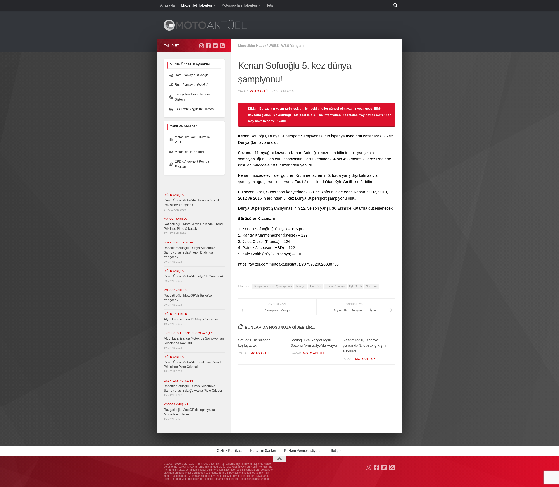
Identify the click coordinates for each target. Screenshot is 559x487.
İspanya (300, 286)
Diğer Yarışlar (175, 195)
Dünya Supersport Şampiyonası (273, 286)
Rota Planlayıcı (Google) (192, 75)
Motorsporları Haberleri (239, 5)
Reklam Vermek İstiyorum (303, 451)
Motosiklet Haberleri (196, 5)
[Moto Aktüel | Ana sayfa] (205, 25)
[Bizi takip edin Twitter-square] (215, 45)
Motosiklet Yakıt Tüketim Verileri (192, 139)
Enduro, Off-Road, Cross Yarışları (189, 333)
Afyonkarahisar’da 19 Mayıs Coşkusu (191, 319)
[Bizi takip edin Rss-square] (222, 45)
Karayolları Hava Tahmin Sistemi (192, 96)
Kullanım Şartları (263, 451)
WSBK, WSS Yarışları (286, 46)
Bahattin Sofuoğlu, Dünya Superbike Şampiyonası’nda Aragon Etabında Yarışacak (189, 252)
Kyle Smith (355, 286)
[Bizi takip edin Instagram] (201, 45)
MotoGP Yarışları (176, 218)
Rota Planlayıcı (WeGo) (192, 84)
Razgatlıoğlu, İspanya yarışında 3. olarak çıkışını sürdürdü (365, 345)
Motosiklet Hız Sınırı (189, 152)
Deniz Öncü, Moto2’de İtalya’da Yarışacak (194, 276)
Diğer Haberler (175, 314)
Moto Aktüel (260, 91)
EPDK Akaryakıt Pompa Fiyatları (192, 163)
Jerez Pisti (315, 286)
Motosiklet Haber (252, 46)
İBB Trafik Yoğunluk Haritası (195, 109)
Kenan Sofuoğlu (335, 286)
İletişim (271, 5)
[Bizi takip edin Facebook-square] (208, 45)
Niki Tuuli (371, 286)
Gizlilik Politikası (229, 451)
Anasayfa (167, 5)
